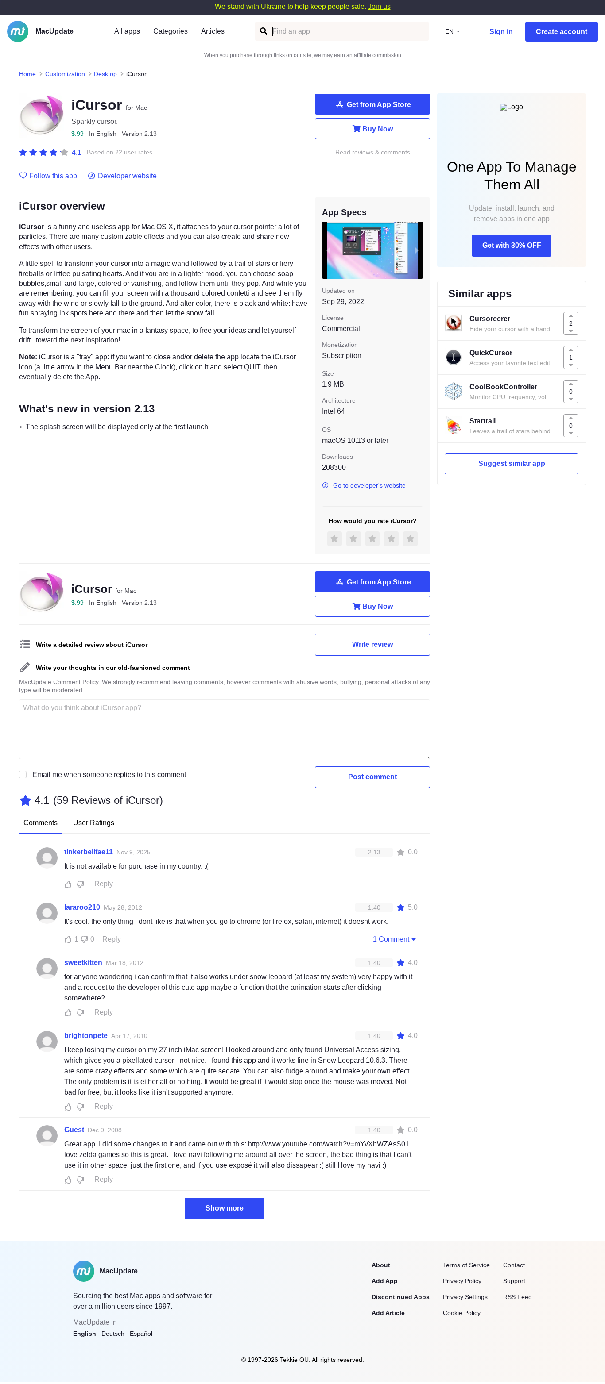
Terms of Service (466, 1265)
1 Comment (391, 939)
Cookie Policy (462, 1313)
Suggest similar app (511, 463)
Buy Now (377, 129)
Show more (225, 1208)
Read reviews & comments (372, 152)
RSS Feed (517, 1297)
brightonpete (86, 1035)
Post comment (372, 776)
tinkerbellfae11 (88, 852)
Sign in (501, 31)
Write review (372, 644)
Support (514, 1281)
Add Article (388, 1313)
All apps (127, 31)
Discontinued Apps (401, 1297)
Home (27, 74)
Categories (170, 31)
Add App (385, 1281)
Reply (103, 883)
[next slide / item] (417, 250)
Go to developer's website (369, 485)
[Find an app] (263, 31)
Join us (379, 6)
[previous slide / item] (328, 250)
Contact (514, 1265)
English (84, 1333)
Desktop (105, 74)
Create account (561, 31)
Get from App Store (379, 104)
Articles (213, 31)
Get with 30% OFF (511, 245)
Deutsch (112, 1333)
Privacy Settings (465, 1297)
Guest (74, 1129)
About (381, 1265)
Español (141, 1333)
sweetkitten (83, 962)
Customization (65, 74)
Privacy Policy (462, 1281)
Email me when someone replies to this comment (109, 774)
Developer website (127, 176)
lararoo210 (82, 907)
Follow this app (53, 176)
